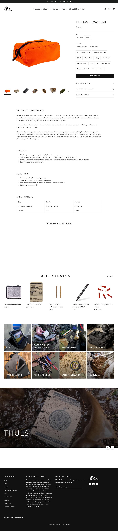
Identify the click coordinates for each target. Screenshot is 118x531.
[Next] (112, 447)
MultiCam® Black (99, 52)
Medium (80, 38)
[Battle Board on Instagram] (93, 484)
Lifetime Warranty (84, 89)
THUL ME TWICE (52, 440)
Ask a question (83, 83)
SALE (83, 9)
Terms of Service (9, 507)
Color (78, 43)
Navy (97, 58)
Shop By (46, 9)
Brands (55, 9)
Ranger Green (82, 63)
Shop (5, 484)
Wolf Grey (106, 58)
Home (6, 480)
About (6, 487)
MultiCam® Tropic (83, 52)
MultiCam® (94, 47)
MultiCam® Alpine (103, 63)
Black (79, 58)
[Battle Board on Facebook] (90, 484)
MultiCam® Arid (83, 69)
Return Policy (82, 94)
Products (36, 9)
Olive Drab (88, 58)
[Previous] (108, 447)
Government (8, 497)
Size (78, 34)
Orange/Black (82, 47)
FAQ (5, 493)
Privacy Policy (8, 503)
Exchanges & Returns (10, 490)
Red (92, 63)
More (63, 9)
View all (110, 276)
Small (88, 38)
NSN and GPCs (73, 9)
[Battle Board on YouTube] (97, 484)
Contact (6, 500)
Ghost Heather (97, 69)
